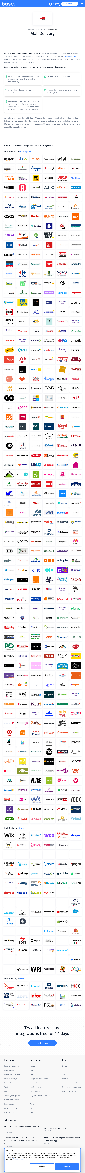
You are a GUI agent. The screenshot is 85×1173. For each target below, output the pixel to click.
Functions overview (11, 1066)
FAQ (63, 1074)
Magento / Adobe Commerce (40, 1095)
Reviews (65, 1078)
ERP (5, 1091)
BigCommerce (35, 1091)
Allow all (67, 1167)
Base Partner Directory (70, 1091)
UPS (31, 1100)
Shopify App (34, 1083)
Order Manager (70, 56)
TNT (31, 1108)
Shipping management (12, 1095)
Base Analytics (9, 1112)
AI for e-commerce (11, 1108)
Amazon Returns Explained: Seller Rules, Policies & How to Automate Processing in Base (21, 1140)
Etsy (31, 1074)
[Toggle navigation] (81, 4)
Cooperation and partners (71, 1087)
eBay (31, 1070)
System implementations (71, 1083)
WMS (21, 978)
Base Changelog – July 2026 (55, 1128)
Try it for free (68, 4)
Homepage (31, 29)
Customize (41, 1167)
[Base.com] (8, 4)
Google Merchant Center (39, 1078)
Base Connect (9, 1104)
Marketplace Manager (12, 1074)
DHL (31, 1112)
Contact (64, 1066)
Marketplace (25, 151)
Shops (22, 828)
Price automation (10, 1083)
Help (63, 1070)
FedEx (32, 1104)
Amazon (33, 1066)
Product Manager (10, 1078)
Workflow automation (12, 1100)
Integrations (42, 29)
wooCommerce (35, 1087)
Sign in (56, 4)
